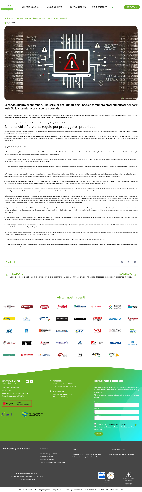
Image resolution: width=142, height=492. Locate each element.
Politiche (75, 449)
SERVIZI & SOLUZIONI (30, 7)
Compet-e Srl (56, 490)
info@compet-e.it (44, 490)
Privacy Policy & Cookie (48, 454)
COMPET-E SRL (30, 490)
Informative (44, 449)
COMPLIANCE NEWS (78, 7)
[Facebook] (27, 381)
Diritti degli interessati (117, 449)
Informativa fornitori (47, 459)
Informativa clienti (46, 457)
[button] (121, 262)
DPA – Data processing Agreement (52, 462)
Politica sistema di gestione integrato (85, 457)
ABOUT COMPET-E (54, 7)
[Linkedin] (31, 381)
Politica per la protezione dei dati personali (87, 454)
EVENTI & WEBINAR (99, 7)
